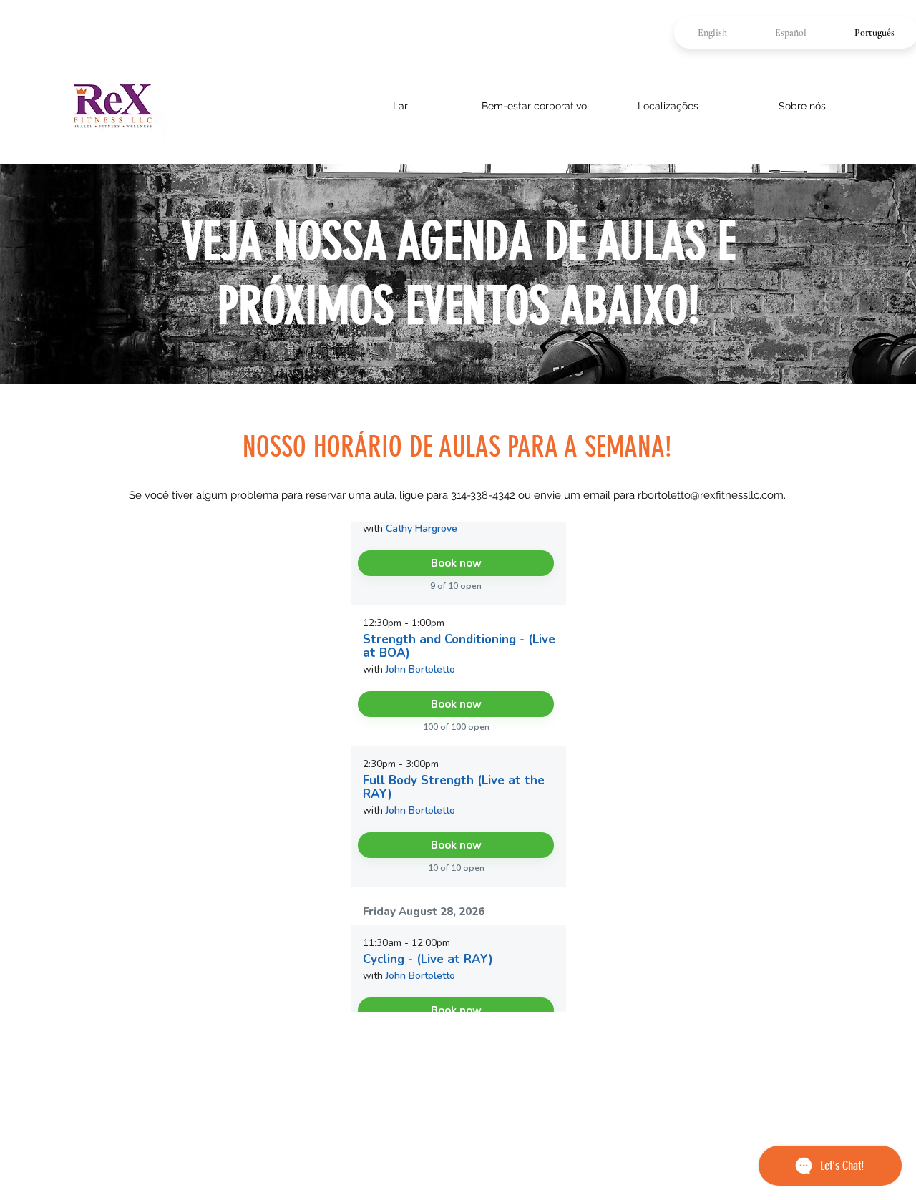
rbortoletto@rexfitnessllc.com (711, 495)
